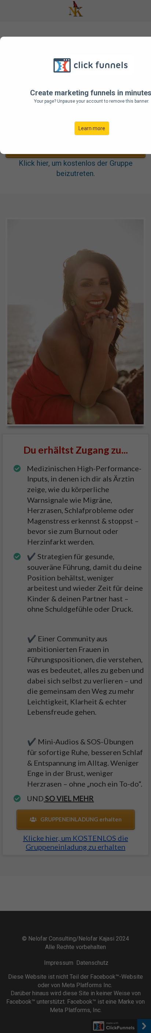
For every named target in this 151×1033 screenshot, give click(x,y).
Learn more (91, 128)
